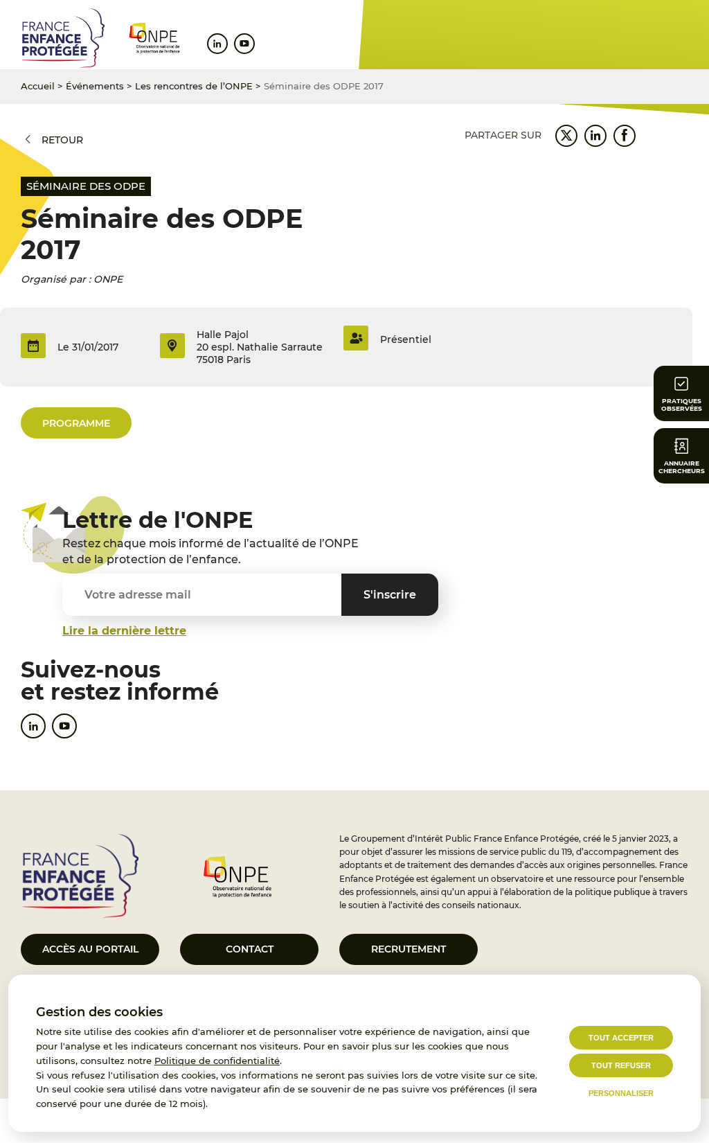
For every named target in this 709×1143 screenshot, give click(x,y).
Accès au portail (90, 949)
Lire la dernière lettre (124, 630)
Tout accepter (621, 1038)
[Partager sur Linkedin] (595, 135)
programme (76, 423)
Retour (62, 140)
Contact (249, 949)
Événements (95, 85)
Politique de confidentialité (217, 1060)
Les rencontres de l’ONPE (194, 85)
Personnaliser (621, 1093)
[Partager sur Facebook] (624, 135)
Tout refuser (621, 1065)
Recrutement (408, 949)
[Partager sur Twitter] (566, 135)
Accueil (38, 85)
